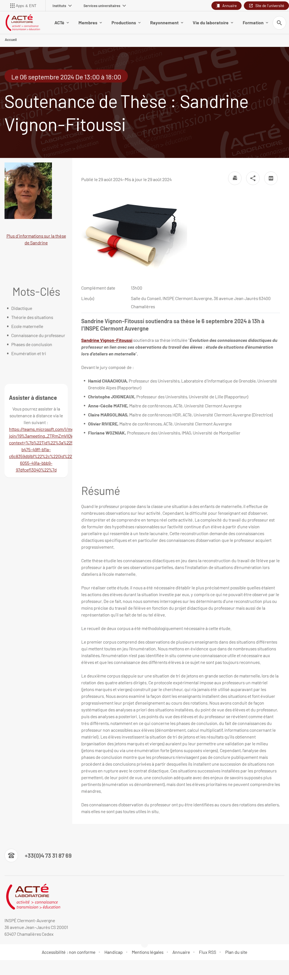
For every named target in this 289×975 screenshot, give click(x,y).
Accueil (11, 39)
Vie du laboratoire (211, 22)
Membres (87, 22)
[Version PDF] (271, 178)
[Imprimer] (235, 178)
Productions (123, 22)
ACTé (59, 22)
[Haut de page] (8, 967)
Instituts (59, 5)
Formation (253, 22)
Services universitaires (102, 5)
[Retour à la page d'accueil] (23, 23)
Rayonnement (164, 22)
